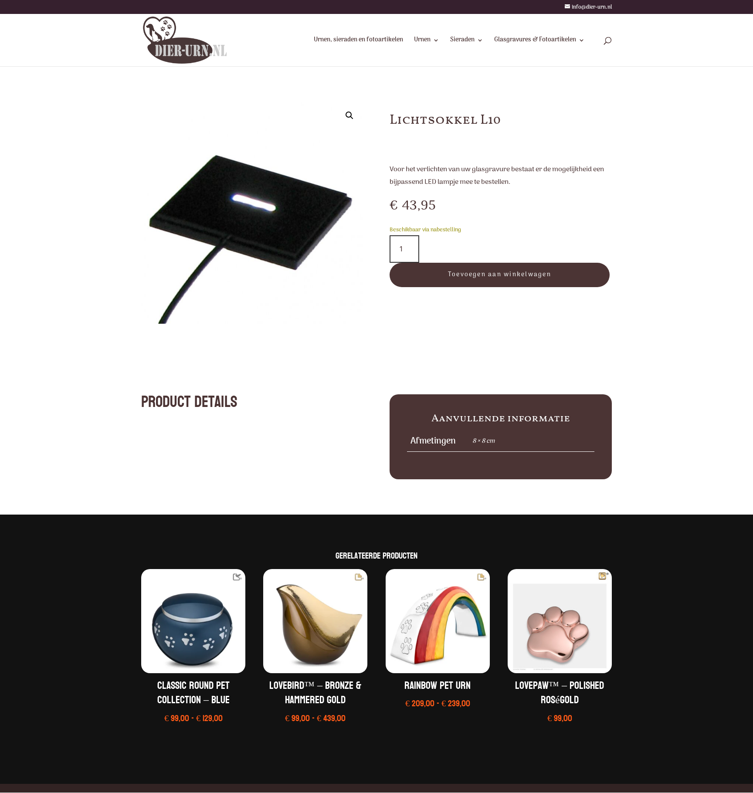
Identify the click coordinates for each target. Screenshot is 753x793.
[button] (349, 115)
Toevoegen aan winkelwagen (499, 275)
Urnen (422, 41)
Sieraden (462, 41)
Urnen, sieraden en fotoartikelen (358, 41)
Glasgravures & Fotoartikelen (535, 41)
